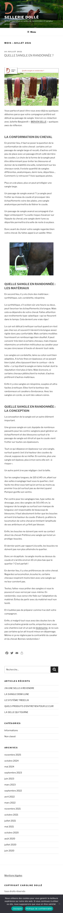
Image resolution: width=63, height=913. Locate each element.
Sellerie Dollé (21, 17)
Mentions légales (13, 875)
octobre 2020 (11, 832)
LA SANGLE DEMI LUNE (16, 694)
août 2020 (9, 838)
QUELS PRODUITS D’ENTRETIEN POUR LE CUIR (28, 706)
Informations (11, 730)
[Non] (59, 903)
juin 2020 (9, 850)
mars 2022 (10, 802)
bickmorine (42, 628)
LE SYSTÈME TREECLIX (16, 700)
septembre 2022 (13, 790)
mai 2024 (9, 766)
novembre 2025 (12, 754)
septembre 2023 (13, 772)
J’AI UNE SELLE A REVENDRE (19, 688)
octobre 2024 (11, 760)
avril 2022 (9, 796)
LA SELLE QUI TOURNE (16, 712)
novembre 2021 (12, 808)
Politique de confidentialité (39, 908)
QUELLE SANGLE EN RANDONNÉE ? (28, 55)
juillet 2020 (10, 844)
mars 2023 (10, 784)
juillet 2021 (10, 820)
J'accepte (17, 908)
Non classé (10, 736)
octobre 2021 (11, 814)
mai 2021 (9, 826)
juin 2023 (9, 778)
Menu (33, 32)
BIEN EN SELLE (38, 121)
